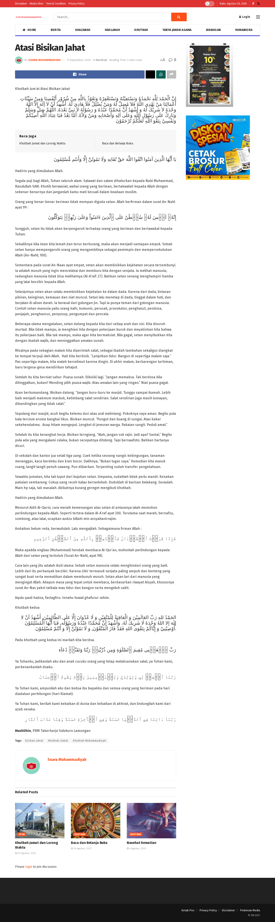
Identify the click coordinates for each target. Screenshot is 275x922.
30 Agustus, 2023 (26, 853)
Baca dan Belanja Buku (117, 143)
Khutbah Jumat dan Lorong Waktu (42, 143)
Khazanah (82, 30)
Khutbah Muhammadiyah (89, 740)
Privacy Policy (76, 3)
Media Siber (36, 3)
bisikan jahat (34, 740)
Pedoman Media (250, 910)
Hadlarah (112, 30)
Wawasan (213, 30)
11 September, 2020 (79, 60)
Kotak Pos (187, 910)
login (28, 867)
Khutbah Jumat (58, 740)
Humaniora (244, 30)
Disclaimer (21, 3)
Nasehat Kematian (141, 843)
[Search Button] (179, 17)
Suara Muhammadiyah (44, 60)
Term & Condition (56, 3)
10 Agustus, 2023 (82, 848)
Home (32, 30)
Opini (21, 834)
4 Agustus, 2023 (137, 848)
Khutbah (141, 30)
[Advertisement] (223, 218)
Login (245, 17)
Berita (56, 30)
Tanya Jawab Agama (177, 30)
